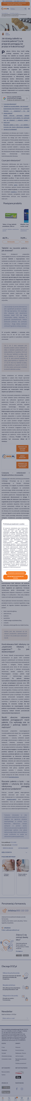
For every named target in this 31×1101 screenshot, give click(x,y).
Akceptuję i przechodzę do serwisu (15, 577)
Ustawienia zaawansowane (16, 573)
